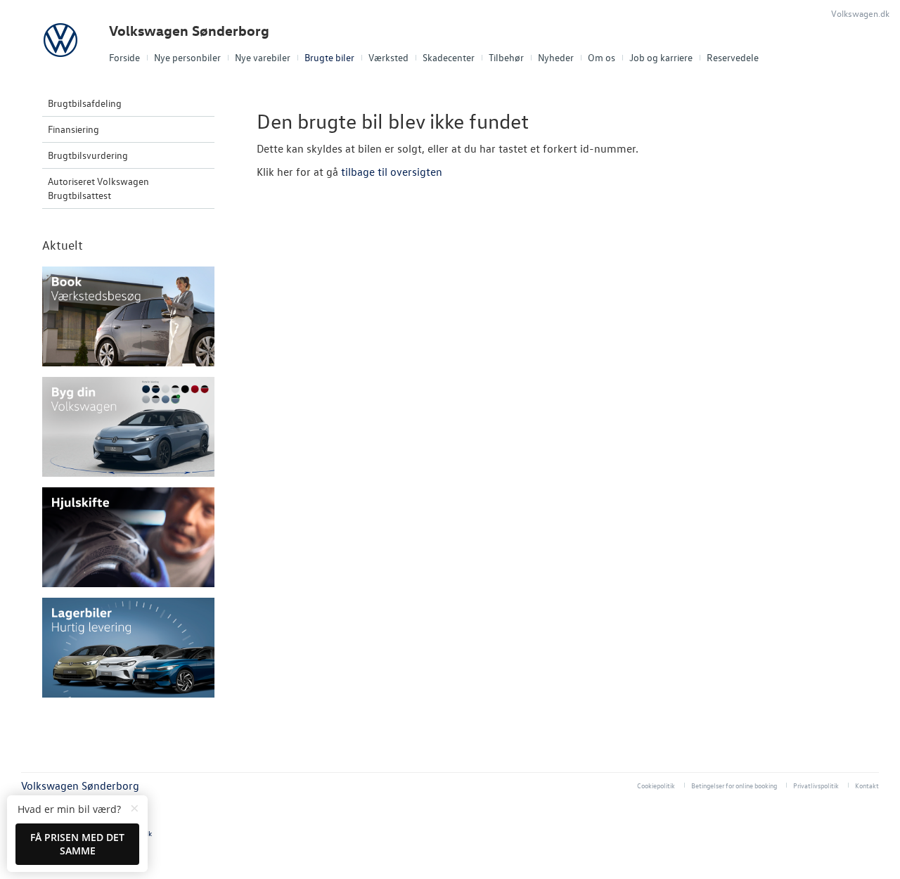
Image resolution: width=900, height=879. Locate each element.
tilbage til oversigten (391, 172)
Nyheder (556, 57)
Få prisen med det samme (77, 844)
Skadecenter (449, 57)
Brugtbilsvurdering (88, 155)
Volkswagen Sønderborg (189, 31)
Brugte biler (329, 57)
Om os (601, 57)
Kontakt (867, 785)
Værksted (388, 57)
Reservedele (733, 57)
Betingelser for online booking (734, 785)
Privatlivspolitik (816, 785)
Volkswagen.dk (860, 13)
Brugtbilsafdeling (85, 103)
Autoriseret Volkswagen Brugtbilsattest (98, 188)
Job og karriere (661, 57)
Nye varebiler (262, 57)
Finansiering (73, 129)
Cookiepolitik (656, 785)
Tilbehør (506, 57)
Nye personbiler (187, 57)
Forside (124, 57)
